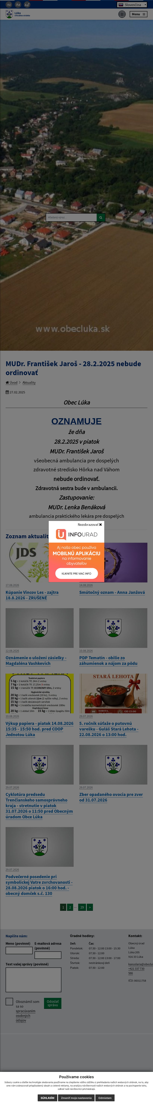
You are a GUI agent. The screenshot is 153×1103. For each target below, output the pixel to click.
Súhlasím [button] (47, 1097)
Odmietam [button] (105, 1097)
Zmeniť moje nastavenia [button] (76, 1097)
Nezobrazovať (88, 524)
